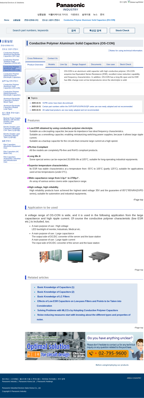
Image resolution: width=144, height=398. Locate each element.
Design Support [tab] (79, 64)
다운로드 (75, 14)
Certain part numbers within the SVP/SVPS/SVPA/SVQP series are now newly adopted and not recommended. (87, 107)
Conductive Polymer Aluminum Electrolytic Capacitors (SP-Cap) (12, 54)
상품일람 (41, 14)
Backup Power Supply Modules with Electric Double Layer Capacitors (12, 120)
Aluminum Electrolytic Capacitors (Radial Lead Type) (12, 107)
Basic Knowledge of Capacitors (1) (55, 287)
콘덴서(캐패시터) (31, 20)
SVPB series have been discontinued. (57, 103)
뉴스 (95, 14)
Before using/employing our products (112, 365)
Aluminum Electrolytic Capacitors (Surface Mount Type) (12, 100)
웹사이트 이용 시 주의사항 (30, 379)
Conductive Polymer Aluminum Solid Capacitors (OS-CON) (89, 20)
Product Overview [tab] (35, 64)
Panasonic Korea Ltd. (27, 382)
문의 (102, 14)
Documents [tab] (96, 64)
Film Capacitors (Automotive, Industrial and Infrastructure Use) (12, 159)
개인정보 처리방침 (49, 379)
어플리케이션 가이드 (58, 14)
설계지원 (86, 14)
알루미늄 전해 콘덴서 (10, 81)
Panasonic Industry (9, 382)
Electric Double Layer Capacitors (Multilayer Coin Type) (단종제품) (12, 128)
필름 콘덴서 (6, 141)
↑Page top (138, 200)
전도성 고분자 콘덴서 (51, 20)
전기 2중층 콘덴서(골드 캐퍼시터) (11, 113)
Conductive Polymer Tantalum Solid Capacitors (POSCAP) (12, 61)
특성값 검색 (95, 30)
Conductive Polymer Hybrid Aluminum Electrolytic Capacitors (12, 75)
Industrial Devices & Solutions (12, 3)
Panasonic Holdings (45, 382)
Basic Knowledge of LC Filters (53, 296)
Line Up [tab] (63, 64)
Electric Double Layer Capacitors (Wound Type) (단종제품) (12, 135)
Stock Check (122, 30)
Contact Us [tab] (53, 58)
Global (140, 2)
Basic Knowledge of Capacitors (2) (55, 292)
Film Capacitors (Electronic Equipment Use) (12, 146)
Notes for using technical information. (126, 51)
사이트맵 (14, 379)
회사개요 (5, 379)
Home (6, 20)
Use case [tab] (110, 64)
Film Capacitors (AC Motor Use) (11, 152)
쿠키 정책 (123, 2)
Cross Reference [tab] (34, 58)
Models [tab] (51, 64)
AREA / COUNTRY (134, 378)
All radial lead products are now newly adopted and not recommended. (70, 110)
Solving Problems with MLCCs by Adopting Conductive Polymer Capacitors (77, 310)
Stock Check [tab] (125, 64)
